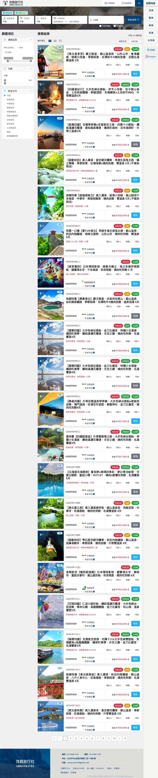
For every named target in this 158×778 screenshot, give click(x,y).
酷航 (9, 132)
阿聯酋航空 (11, 112)
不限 (9, 95)
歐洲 (150, 18)
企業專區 (111, 3)
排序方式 (122, 41)
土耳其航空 (11, 128)
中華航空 (10, 103)
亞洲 (150, 10)
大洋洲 (151, 40)
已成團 (135, 49)
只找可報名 (106, 26)
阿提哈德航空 (12, 116)
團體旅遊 (8, 13)
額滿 (135, 144)
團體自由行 (22, 13)
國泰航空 (10, 108)
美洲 (150, 25)
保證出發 (120, 26)
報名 (135, 73)
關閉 (139, 3)
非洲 (150, 33)
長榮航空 (10, 99)
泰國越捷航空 (12, 136)
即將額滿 (125, 84)
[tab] (50, 40)
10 (114, 738)
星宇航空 (10, 124)
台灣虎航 (10, 120)
